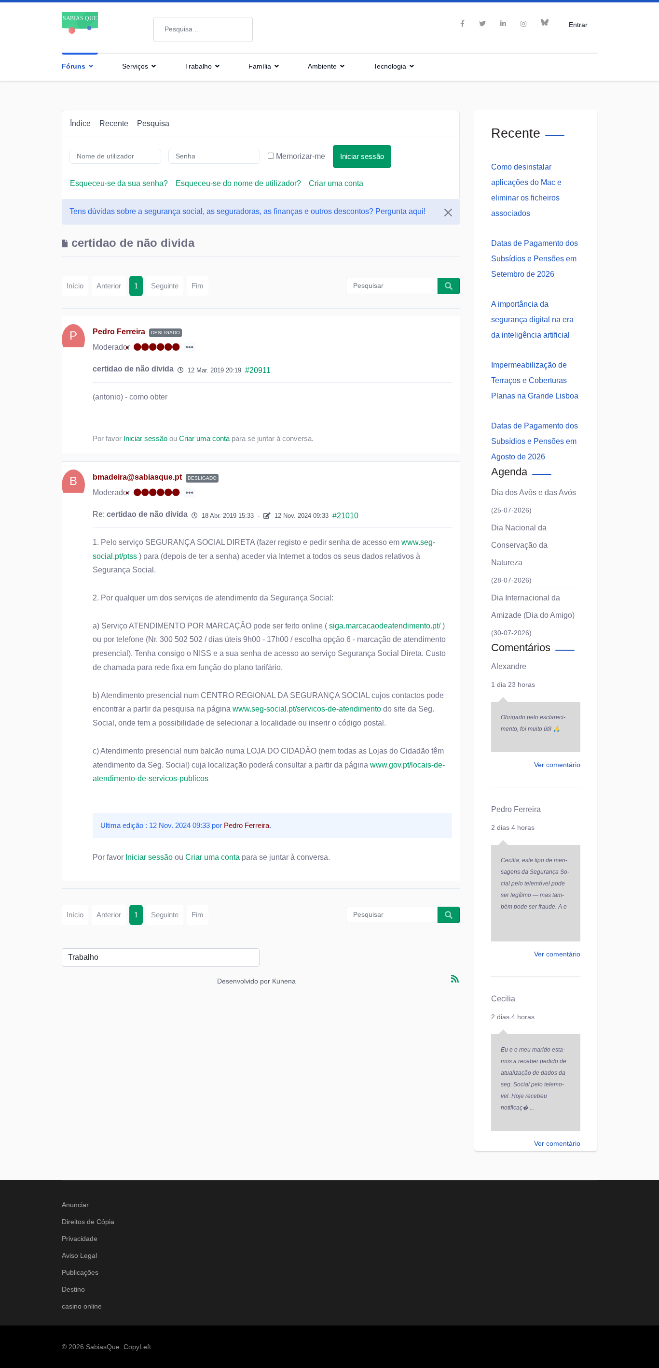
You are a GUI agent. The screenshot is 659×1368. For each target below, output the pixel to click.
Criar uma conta (336, 183)
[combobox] (203, 29)
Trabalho (198, 66)
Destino (73, 1289)
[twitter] (482, 24)
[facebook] (462, 24)
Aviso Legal (79, 1255)
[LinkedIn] (503, 24)
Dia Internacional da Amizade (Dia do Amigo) (533, 606)
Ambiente (322, 66)
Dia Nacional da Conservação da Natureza (519, 545)
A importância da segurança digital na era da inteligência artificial (532, 319)
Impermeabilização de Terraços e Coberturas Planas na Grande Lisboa (534, 380)
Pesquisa (153, 123)
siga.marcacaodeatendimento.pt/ (383, 626)
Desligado (165, 332)
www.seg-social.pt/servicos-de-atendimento (307, 709)
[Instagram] (523, 24)
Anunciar (75, 1205)
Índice (80, 123)
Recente (113, 123)
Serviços (135, 66)
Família (259, 66)
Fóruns (73, 66)
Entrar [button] (578, 24)
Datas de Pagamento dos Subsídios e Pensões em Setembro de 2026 (534, 258)
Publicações (80, 1272)
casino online (82, 1306)
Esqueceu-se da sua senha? (119, 183)
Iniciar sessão (362, 156)
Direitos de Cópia (88, 1222)
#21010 (345, 516)
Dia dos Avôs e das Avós (533, 492)
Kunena (284, 981)
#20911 (258, 370)
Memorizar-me (300, 156)
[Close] (448, 212)
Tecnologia (389, 66)
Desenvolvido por (243, 981)
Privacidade (79, 1238)
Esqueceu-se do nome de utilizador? (238, 183)
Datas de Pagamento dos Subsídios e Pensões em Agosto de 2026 (534, 441)
